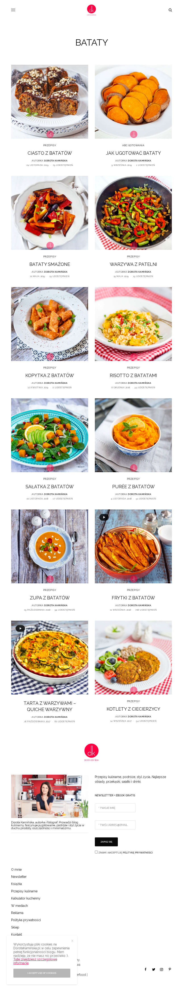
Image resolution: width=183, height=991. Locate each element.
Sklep (15, 927)
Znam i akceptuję (125, 852)
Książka (16, 884)
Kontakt (16, 934)
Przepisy (49, 145)
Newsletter (19, 876)
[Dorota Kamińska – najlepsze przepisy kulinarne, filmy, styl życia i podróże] (91, 10)
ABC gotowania (133, 145)
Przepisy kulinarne (24, 891)
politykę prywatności (138, 852)
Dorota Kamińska (56, 160)
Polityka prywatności (26, 920)
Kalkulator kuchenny (25, 898)
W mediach (19, 906)
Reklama (17, 913)
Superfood (78, 974)
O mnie (16, 869)
